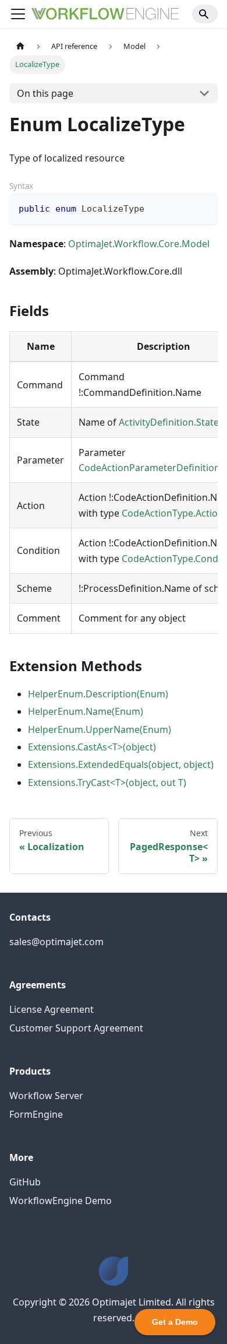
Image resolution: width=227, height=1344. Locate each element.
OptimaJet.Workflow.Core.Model (139, 243)
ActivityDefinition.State (169, 422)
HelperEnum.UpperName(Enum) (99, 729)
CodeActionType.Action (173, 513)
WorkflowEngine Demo (60, 1200)
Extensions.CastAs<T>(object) (92, 747)
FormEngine (36, 1114)
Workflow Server (46, 1095)
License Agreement (51, 1009)
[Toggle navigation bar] (18, 14)
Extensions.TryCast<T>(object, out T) (107, 782)
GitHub (25, 1181)
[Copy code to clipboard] (203, 207)
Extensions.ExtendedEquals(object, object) (121, 764)
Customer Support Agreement (76, 1028)
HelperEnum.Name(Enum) (85, 711)
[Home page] (20, 46)
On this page (45, 93)
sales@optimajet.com (56, 941)
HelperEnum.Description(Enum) (98, 693)
